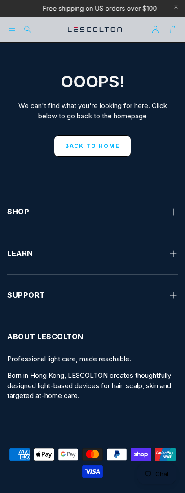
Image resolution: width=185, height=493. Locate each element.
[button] (11, 29)
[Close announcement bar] (176, 6)
